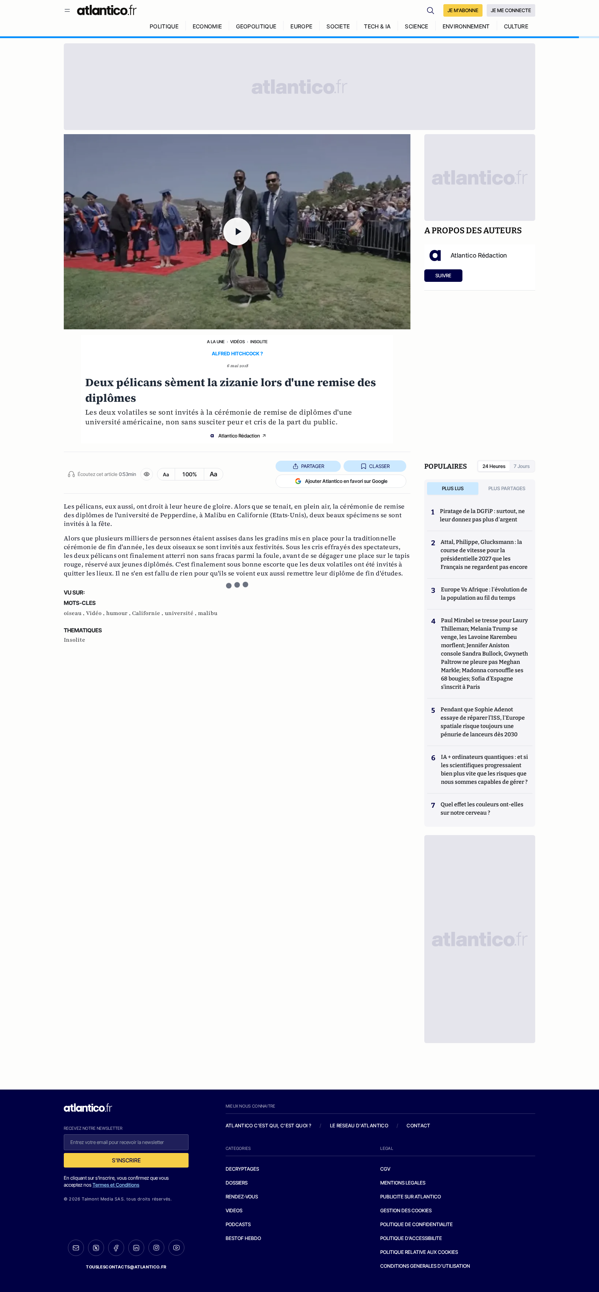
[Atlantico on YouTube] (176, 1248)
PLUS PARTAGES (507, 488)
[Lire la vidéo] (237, 231)
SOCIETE (338, 26)
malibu (207, 613)
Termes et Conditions (116, 1185)
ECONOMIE (207, 26)
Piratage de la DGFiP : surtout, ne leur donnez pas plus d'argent (482, 515)
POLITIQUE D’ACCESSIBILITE (411, 1238)
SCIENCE (416, 26)
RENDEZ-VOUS (242, 1196)
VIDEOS (234, 1210)
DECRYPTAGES (242, 1169)
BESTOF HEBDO (243, 1238)
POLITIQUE (164, 26)
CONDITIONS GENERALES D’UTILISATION (425, 1266)
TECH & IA (377, 26)
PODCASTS (238, 1224)
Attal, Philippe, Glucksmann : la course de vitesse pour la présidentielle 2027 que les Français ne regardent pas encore (484, 554)
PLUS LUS (453, 488)
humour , (119, 613)
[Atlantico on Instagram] (156, 1248)
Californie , (148, 613)
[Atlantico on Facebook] (116, 1248)
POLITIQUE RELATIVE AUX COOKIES (419, 1252)
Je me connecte (511, 10)
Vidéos (237, 341)
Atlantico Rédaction (239, 436)
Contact (418, 1125)
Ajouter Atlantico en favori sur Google (346, 481)
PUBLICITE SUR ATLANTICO (410, 1196)
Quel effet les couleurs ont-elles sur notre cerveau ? (482, 808)
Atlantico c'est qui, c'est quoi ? (269, 1125)
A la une (216, 341)
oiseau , (75, 613)
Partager (312, 466)
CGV (385, 1169)
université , (181, 613)
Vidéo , (96, 613)
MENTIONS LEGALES (402, 1183)
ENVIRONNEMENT (466, 26)
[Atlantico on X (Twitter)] (96, 1248)
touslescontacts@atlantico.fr (126, 1266)
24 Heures (494, 466)
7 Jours (522, 466)
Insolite (259, 341)
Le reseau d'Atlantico (359, 1125)
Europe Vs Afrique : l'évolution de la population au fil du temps (484, 593)
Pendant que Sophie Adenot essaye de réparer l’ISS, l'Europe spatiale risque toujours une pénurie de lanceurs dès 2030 (483, 722)
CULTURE (516, 26)
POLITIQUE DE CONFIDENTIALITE (416, 1224)
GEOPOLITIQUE (256, 26)
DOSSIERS (237, 1183)
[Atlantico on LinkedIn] (136, 1248)
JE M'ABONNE (463, 10)
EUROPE (301, 26)
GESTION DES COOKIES (406, 1210)
